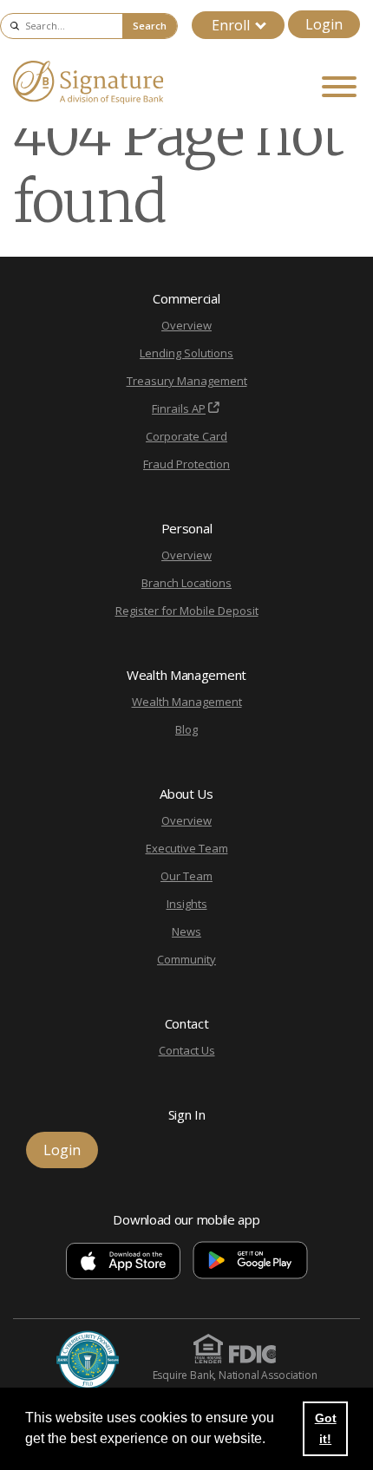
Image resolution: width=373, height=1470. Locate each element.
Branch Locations (186, 583)
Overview (186, 325)
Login (324, 24)
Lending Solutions (186, 353)
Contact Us (187, 1050)
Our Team (186, 876)
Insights (187, 903)
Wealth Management (187, 701)
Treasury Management (187, 381)
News (186, 931)
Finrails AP (179, 408)
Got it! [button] (326, 1428)
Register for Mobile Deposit (186, 610)
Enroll (231, 25)
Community (186, 959)
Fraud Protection (186, 464)
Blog (186, 729)
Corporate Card (186, 436)
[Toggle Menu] (339, 86)
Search (150, 25)
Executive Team (187, 848)
